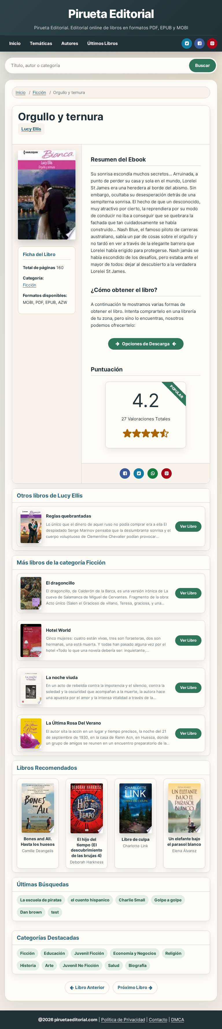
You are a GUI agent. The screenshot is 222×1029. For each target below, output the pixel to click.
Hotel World (58, 630)
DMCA (177, 1019)
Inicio (15, 43)
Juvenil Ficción (89, 953)
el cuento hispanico (90, 899)
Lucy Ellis (31, 129)
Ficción (39, 92)
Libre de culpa (135, 839)
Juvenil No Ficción (81, 965)
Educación (54, 953)
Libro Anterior (89, 987)
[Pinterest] (212, 43)
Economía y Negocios (134, 953)
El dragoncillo (60, 583)
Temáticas (41, 43)
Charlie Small (132, 899)
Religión (173, 953)
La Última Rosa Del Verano (73, 723)
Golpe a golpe (168, 899)
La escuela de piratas (41, 899)
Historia (28, 965)
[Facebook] (199, 43)
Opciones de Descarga (146, 343)
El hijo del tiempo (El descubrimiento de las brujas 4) (86, 847)
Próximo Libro (132, 987)
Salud (113, 965)
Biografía (138, 965)
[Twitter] (187, 43)
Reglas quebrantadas (68, 516)
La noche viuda (62, 677)
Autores (69, 43)
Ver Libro (188, 526)
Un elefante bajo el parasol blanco (184, 841)
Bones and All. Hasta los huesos (38, 841)
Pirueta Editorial (111, 14)
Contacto (158, 1019)
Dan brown (31, 912)
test (55, 912)
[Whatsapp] (152, 473)
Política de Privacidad (123, 1019)
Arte (49, 965)
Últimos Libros (102, 43)
